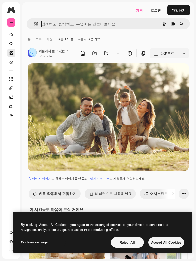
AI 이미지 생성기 (40, 178)
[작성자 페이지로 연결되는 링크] (32, 53)
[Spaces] (11, 88)
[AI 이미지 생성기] (11, 97)
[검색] (11, 44)
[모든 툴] (11, 79)
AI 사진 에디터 (99, 178)
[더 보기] (11, 251)
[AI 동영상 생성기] (11, 106)
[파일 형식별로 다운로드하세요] (184, 53)
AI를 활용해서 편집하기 (58, 193)
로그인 (156, 10)
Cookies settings (34, 242)
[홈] (11, 35)
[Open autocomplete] (34, 24)
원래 (57, 73)
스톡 (38, 38)
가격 (139, 10)
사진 (49, 38)
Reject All (127, 242)
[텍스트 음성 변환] (11, 115)
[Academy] (11, 242)
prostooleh (46, 56)
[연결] (11, 232)
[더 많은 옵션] (118, 53)
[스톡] (11, 53)
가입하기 (179, 10)
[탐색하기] (11, 62)
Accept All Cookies (166, 242)
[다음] (173, 194)
